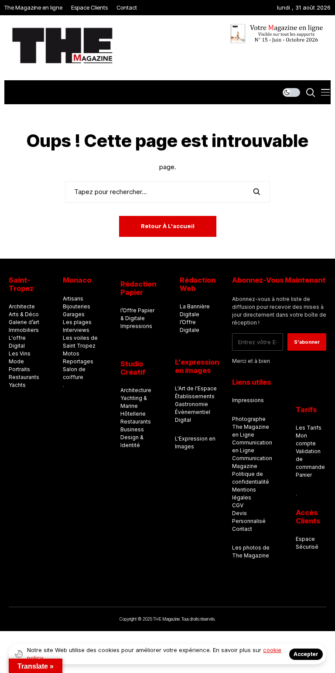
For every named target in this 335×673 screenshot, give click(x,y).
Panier (304, 474)
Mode (16, 361)
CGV (237, 505)
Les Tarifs (308, 427)
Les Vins (20, 353)
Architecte (22, 306)
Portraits (19, 369)
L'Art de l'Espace (196, 388)
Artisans (73, 298)
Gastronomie (191, 404)
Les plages (77, 322)
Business (132, 429)
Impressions (136, 326)
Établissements (195, 396)
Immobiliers (24, 330)
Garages (74, 314)
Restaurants (24, 377)
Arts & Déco (24, 314)
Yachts (17, 385)
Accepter (306, 654)
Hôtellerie (133, 413)
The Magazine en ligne (33, 7)
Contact (126, 7)
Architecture (135, 390)
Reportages (78, 361)
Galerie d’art (24, 322)
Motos (71, 353)
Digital (183, 420)
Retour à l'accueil (168, 225)
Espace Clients (89, 7)
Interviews (76, 330)
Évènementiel (192, 412)
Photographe (249, 419)
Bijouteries (76, 306)
